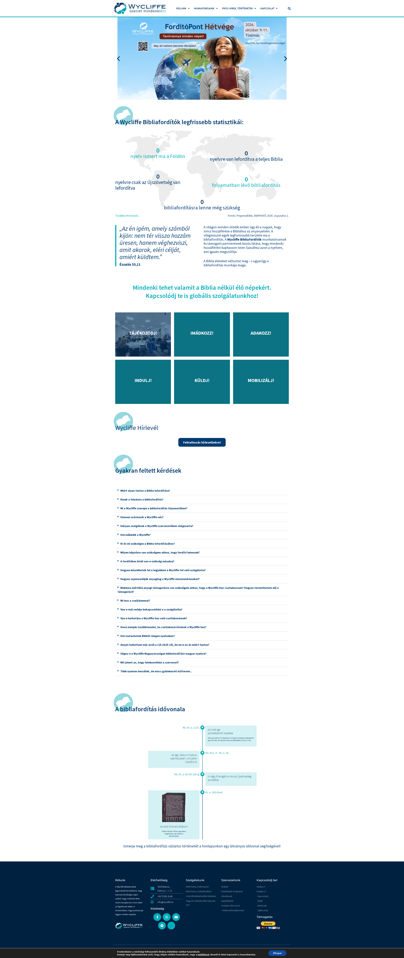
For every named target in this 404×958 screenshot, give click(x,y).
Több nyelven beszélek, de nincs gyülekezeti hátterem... (156, 671)
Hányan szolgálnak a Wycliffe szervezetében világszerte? (156, 526)
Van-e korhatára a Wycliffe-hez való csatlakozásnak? (153, 618)
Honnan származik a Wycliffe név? (141, 517)
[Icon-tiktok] (171, 925)
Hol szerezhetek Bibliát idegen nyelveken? (147, 636)
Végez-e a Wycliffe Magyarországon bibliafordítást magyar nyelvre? (163, 653)
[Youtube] (176, 917)
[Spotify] (162, 925)
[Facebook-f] (157, 917)
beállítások (203, 954)
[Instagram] (166, 917)
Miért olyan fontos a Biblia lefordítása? (145, 490)
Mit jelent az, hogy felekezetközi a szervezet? (149, 662)
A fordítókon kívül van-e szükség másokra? (147, 561)
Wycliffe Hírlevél (136, 428)
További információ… (128, 215)
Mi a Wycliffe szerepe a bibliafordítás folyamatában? (153, 508)
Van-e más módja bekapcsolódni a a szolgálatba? (151, 609)
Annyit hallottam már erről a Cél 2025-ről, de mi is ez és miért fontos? (164, 645)
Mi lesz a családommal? (135, 600)
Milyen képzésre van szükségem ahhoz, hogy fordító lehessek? (160, 552)
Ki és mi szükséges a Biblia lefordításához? (147, 543)
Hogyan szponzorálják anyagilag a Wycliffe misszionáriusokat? (160, 579)
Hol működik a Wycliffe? (135, 535)
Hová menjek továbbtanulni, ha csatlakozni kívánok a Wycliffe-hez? (163, 627)
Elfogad (277, 953)
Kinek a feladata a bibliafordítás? (141, 499)
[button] (289, 8)
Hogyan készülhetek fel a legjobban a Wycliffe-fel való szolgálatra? (163, 570)
